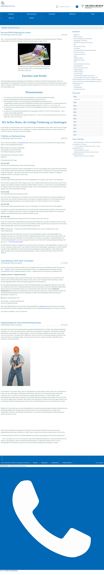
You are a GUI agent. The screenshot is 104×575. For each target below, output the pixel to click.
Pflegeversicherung (79, 60)
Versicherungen (78, 73)
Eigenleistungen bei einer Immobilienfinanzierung (21, 323)
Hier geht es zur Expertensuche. (52, 105)
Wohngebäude (78, 87)
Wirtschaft (76, 85)
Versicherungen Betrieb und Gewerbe (84, 75)
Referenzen (72, 14)
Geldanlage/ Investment (80, 40)
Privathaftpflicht (78, 66)
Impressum (44, 462)
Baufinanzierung (31, 14)
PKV (75, 62)
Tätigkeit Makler (78, 70)
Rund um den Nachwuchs (81, 68)
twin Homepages (99, 462)
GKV (75, 44)
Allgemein (76, 35)
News (93, 14)
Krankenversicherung (80, 54)
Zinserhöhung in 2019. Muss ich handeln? (17, 261)
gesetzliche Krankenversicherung (83, 42)
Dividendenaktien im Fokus (81, 150)
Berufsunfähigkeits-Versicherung (83, 38)
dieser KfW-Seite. (17, 117)
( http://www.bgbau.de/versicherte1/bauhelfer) (15, 439)
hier (27, 245)
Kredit (75, 56)
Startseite (4, 27)
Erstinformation (67, 462)
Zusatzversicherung (79, 89)
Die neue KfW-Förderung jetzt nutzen (16, 32)
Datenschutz (55, 462)
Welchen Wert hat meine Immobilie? (84, 156)
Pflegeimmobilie (78, 58)
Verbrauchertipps (78, 71)
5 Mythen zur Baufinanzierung (13, 136)
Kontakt (31, 18)
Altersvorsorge (78, 36)
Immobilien (52, 14)
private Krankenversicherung (82, 64)
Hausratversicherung (79, 46)
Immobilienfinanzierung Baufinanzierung (85, 50)
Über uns (11, 18)
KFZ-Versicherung (79, 52)
